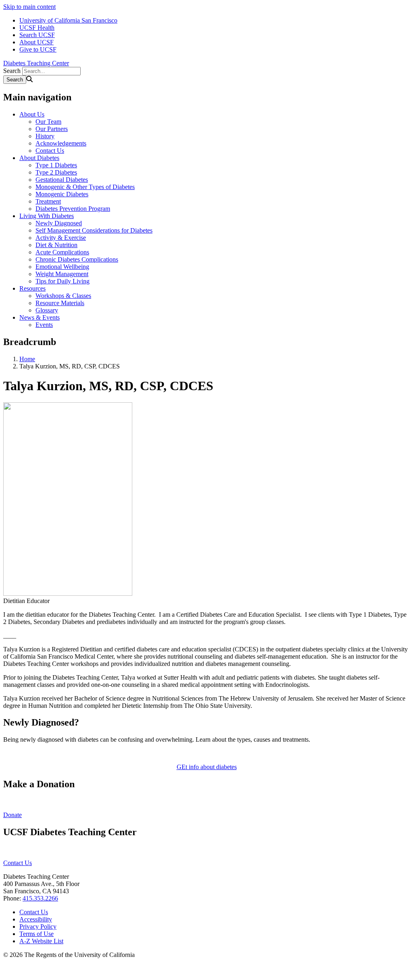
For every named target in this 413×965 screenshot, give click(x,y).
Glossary (46, 310)
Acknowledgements (60, 143)
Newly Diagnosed (58, 223)
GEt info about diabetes (207, 766)
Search (12, 70)
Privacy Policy (37, 926)
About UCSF (36, 42)
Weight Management (61, 273)
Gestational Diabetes (61, 179)
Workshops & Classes (63, 295)
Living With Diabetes (46, 215)
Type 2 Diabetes (56, 172)
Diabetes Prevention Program (72, 208)
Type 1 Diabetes (56, 165)
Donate (12, 814)
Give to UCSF (37, 49)
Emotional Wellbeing (62, 266)
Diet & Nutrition (56, 244)
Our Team (48, 121)
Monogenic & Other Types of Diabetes (85, 186)
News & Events (39, 317)
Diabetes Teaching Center (36, 63)
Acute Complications (62, 252)
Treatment (48, 201)
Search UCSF (37, 34)
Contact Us (49, 150)
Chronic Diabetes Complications (76, 259)
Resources (32, 288)
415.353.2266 (40, 898)
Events (44, 324)
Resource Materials (59, 302)
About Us (31, 114)
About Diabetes (39, 157)
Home (27, 359)
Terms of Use (36, 933)
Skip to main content (29, 6)
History (44, 136)
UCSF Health (36, 27)
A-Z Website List (41, 941)
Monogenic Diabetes (61, 194)
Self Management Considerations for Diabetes (93, 230)
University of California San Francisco (68, 20)
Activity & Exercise (60, 237)
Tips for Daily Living (62, 281)
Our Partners (51, 128)
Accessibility (35, 919)
